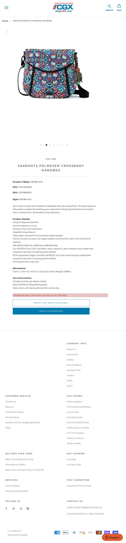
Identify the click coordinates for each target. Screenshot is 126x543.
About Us (71, 349)
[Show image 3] (54, 145)
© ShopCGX (14, 531)
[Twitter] (13, 508)
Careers (70, 375)
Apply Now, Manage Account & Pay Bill (24, 470)
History (70, 360)
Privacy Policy (12, 417)
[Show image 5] (61, 145)
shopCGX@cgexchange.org (88, 507)
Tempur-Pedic (74, 443)
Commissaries (12, 486)
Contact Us (10, 401)
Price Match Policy (14, 412)
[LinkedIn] (28, 508)
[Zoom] (7, 31)
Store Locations (74, 401)
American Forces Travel (16, 491)
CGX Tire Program (76, 433)
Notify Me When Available (51, 303)
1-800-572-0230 (96, 514)
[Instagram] (21, 508)
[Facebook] (6, 508)
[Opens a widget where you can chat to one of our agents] (112, 537)
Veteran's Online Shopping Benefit (22, 422)
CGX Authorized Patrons (79, 407)
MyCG (70, 386)
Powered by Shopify (18, 535)
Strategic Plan (74, 370)
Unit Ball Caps (74, 464)
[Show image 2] (50, 145)
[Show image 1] (46, 145)
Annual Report (74, 365)
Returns (9, 407)
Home (5, 20)
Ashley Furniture (75, 438)
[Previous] (40, 145)
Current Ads (73, 412)
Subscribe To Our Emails (79, 486)
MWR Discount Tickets (78, 428)
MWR (69, 380)
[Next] (67, 145)
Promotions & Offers (15, 464)
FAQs (8, 428)
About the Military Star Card (19, 459)
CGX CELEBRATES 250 (78, 422)
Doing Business (75, 417)
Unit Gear (71, 459)
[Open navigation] (6, 7)
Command (72, 354)
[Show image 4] (57, 145)
